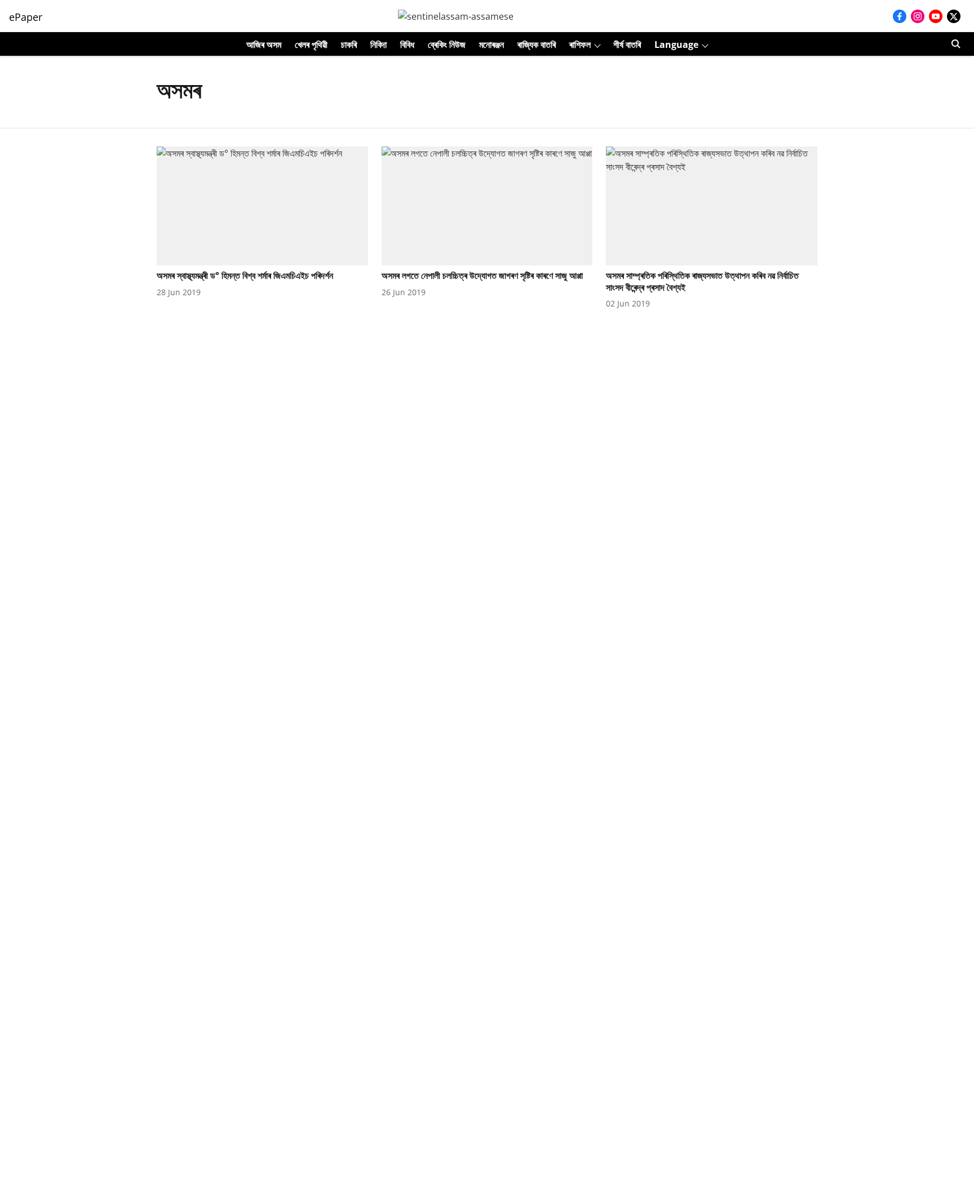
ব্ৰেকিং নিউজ (447, 44)
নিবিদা (378, 44)
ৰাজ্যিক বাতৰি (536, 44)
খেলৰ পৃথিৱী (311, 44)
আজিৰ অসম (263, 44)
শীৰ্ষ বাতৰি (627, 44)
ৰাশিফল (580, 44)
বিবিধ (407, 44)
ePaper (25, 17)
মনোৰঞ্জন (491, 44)
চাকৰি (349, 44)
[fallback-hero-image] (262, 205)
